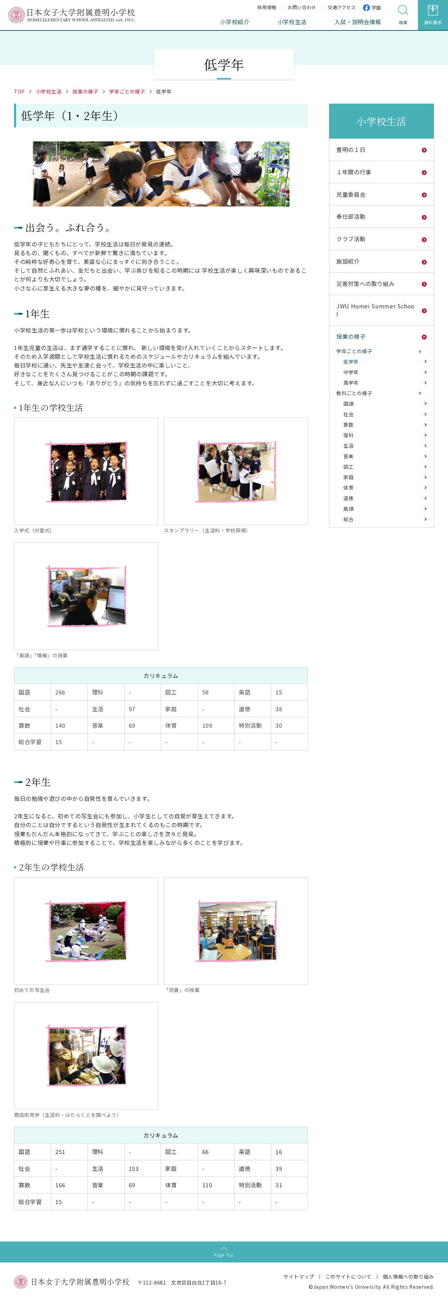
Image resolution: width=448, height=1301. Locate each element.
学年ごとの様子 (127, 91)
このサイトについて (349, 1276)
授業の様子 (85, 91)
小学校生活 (292, 22)
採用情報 (266, 7)
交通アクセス (342, 7)
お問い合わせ (302, 7)
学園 (376, 7)
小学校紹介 (234, 22)
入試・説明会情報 (358, 22)
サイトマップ (299, 1276)
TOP (19, 91)
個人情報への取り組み (408, 1276)
